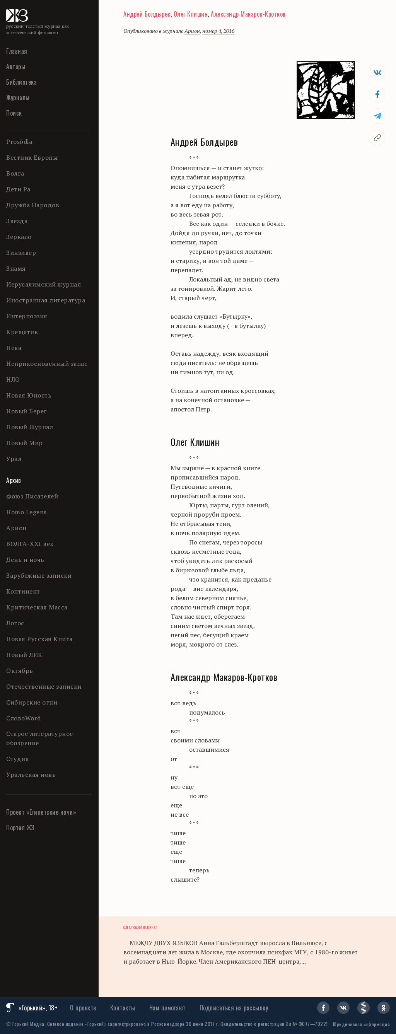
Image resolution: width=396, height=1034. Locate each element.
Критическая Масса (37, 607)
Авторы (15, 66)
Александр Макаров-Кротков (248, 14)
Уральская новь (31, 774)
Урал (13, 458)
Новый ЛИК (24, 654)
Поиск (14, 113)
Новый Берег (26, 411)
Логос (15, 623)
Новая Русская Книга (39, 639)
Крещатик (22, 332)
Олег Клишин (191, 14)
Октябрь (19, 670)
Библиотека (21, 82)
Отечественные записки (44, 686)
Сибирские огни (31, 702)
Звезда (16, 221)
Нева (13, 347)
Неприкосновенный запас (46, 363)
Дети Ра (18, 189)
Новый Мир (24, 443)
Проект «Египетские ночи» (41, 812)
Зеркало (19, 236)
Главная (16, 51)
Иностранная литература (45, 300)
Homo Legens (26, 512)
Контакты (122, 1007)
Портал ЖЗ (20, 827)
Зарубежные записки (39, 575)
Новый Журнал (29, 427)
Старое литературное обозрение (39, 738)
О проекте (83, 1007)
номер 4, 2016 (218, 30)
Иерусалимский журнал (43, 284)
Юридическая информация (361, 1024)
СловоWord (23, 718)
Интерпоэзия (27, 316)
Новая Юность (28, 395)
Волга (15, 173)
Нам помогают (167, 1007)
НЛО (13, 379)
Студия (17, 758)
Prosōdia (19, 141)
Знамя (16, 268)
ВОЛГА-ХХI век (30, 543)
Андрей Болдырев (147, 14)
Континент (23, 591)
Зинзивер (21, 252)
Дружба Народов (32, 205)
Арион (16, 528)
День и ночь (25, 559)
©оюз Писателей (32, 496)
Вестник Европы (32, 157)
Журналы (18, 97)
